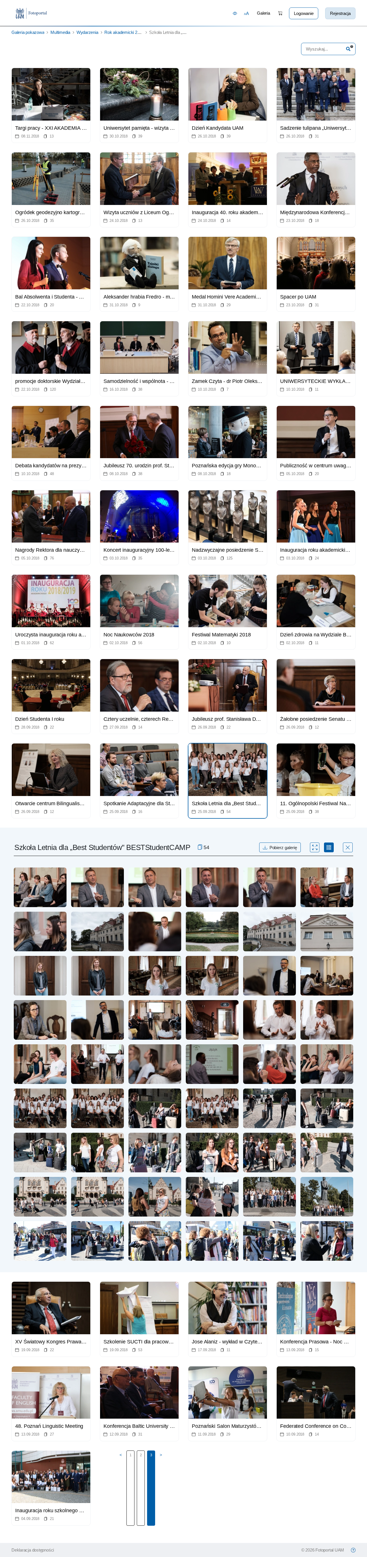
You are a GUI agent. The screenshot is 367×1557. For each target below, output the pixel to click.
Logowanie (303, 13)
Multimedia (60, 32)
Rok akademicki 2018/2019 (129, 32)
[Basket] (280, 13)
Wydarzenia (87, 32)
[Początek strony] (353, 1550)
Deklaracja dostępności (32, 1550)
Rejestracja (340, 13)
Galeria (263, 13)
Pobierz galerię (283, 847)
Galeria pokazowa (27, 32)
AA (246, 13)
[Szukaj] (348, 49)
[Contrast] (235, 13)
